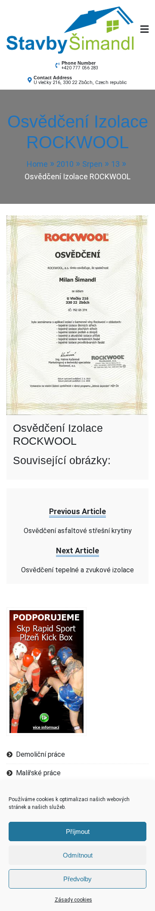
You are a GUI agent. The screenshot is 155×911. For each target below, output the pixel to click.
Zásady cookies (73, 900)
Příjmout (78, 831)
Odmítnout (78, 855)
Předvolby (77, 879)
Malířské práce (38, 773)
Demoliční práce (40, 754)
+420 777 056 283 (80, 68)
